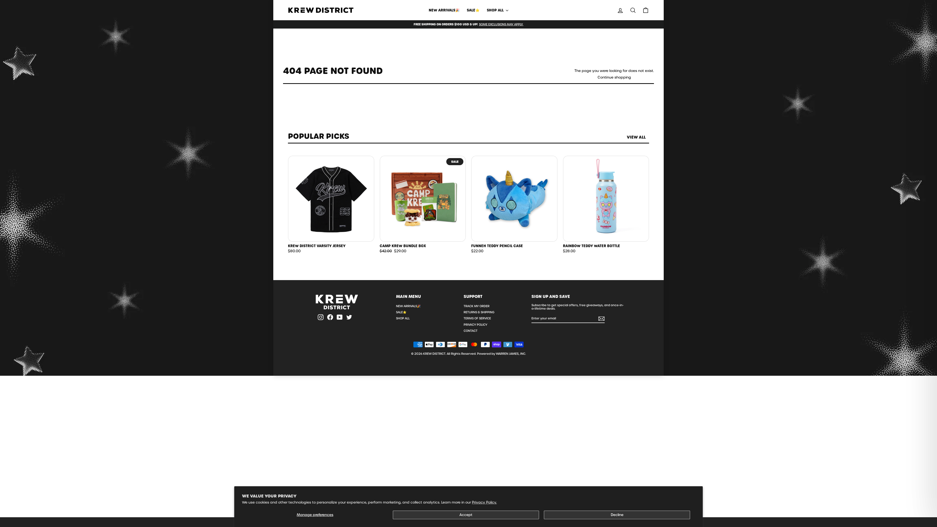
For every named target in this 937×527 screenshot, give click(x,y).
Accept (465, 515)
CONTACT (471, 331)
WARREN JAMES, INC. (511, 354)
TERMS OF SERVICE (477, 318)
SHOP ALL (496, 10)
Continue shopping (614, 77)
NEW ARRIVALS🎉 (444, 10)
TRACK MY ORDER (476, 306)
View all (636, 137)
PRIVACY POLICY (475, 325)
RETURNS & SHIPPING (479, 312)
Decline (617, 515)
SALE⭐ (473, 10)
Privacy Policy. (484, 502)
